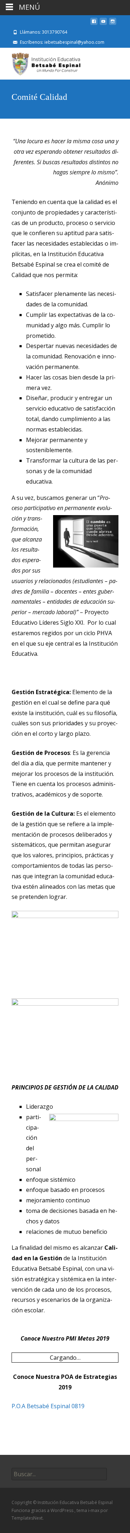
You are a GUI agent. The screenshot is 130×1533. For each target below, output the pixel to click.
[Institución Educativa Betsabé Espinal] (42, 62)
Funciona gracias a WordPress (43, 1510)
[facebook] (94, 24)
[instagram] (112, 24)
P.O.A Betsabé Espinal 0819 (48, 1406)
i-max (94, 1510)
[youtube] (103, 24)
